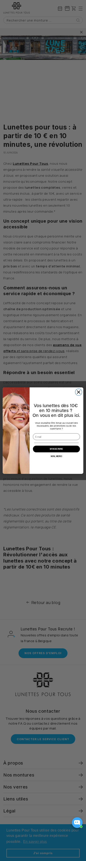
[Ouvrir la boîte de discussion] (77, 822)
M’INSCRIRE (56, 449)
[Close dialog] (78, 392)
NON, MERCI (56, 456)
